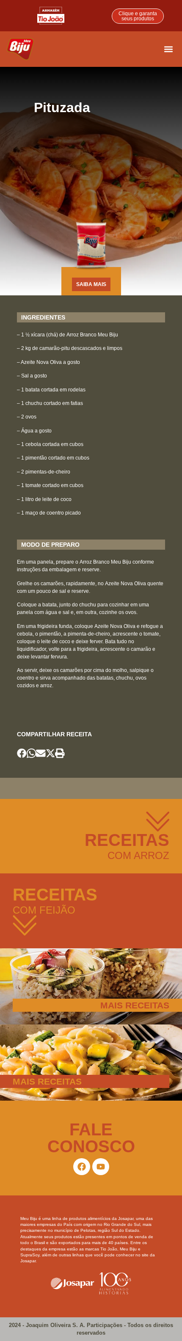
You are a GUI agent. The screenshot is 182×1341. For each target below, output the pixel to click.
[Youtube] (100, 1166)
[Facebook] (81, 1166)
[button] (168, 49)
